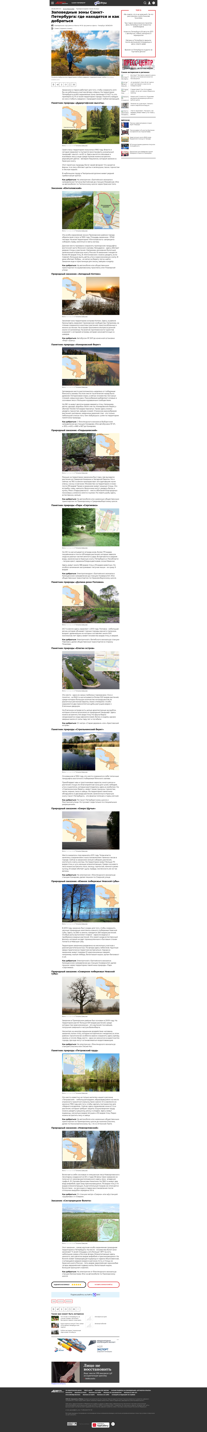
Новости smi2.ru (58, 1384)
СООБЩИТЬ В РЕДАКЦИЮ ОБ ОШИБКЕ (123, 1394)
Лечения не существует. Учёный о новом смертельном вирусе (141, 104)
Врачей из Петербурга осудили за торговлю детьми (138, 51)
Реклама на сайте (95, 1392)
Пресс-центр (88, 1390)
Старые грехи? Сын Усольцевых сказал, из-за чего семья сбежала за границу (142, 91)
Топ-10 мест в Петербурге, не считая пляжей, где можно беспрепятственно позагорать (71, 1318)
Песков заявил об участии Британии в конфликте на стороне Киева (142, 131)
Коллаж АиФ (70, 145)
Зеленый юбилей (100, 1323)
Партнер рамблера (84, 1424)
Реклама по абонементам (113, 1392)
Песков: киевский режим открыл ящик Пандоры (141, 123)
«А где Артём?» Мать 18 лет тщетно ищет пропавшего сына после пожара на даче (142, 84)
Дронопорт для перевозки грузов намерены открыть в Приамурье (141, 152)
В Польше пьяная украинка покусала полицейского (142, 145)
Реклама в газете (80, 1392)
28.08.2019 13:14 (56, 9)
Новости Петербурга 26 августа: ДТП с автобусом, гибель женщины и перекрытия (138, 33)
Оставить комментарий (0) (103, 1284)
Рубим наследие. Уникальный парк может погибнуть (71, 1331)
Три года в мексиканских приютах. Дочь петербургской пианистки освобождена (138, 25)
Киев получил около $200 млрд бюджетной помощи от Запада (140, 138)
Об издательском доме (74, 1390)
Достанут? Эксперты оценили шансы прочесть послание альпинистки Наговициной (142, 76)
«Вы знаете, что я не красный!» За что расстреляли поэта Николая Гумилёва (138, 16)
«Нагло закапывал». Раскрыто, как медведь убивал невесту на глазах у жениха (142, 112)
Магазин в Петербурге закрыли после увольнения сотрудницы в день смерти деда (138, 42)
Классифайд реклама (73, 1394)
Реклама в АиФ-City (130, 1392)
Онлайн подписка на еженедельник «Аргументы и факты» (131, 1390)
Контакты (69, 1392)
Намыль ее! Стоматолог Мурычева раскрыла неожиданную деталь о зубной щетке (142, 98)
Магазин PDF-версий (102, 1390)
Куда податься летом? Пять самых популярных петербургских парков (72, 1325)
